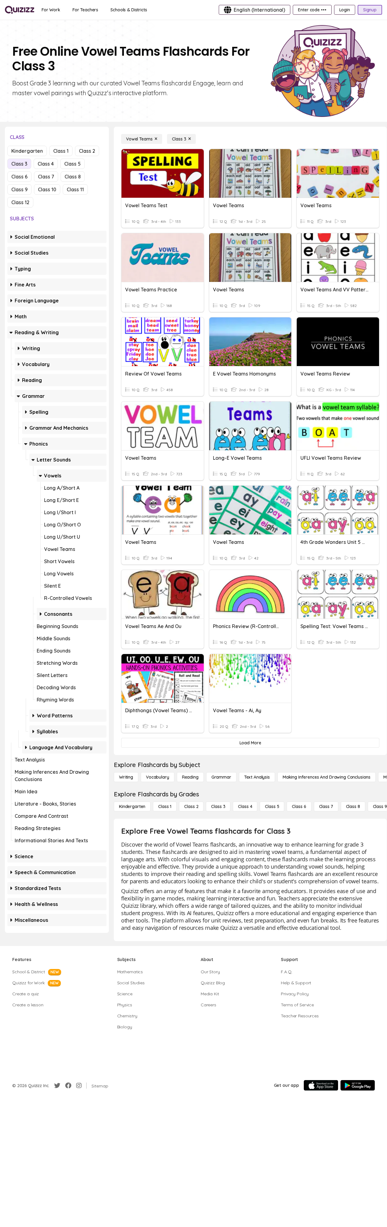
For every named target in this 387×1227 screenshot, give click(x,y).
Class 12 (20, 202)
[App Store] (321, 1085)
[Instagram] (79, 1085)
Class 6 (19, 177)
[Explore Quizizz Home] (19, 10)
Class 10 (47, 189)
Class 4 (46, 164)
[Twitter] (57, 1085)
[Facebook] (68, 1085)
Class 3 (19, 164)
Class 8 (73, 177)
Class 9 (19, 189)
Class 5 (72, 164)
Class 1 (61, 151)
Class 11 (75, 189)
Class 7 (46, 177)
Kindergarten (27, 151)
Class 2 (87, 151)
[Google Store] (357, 1085)
